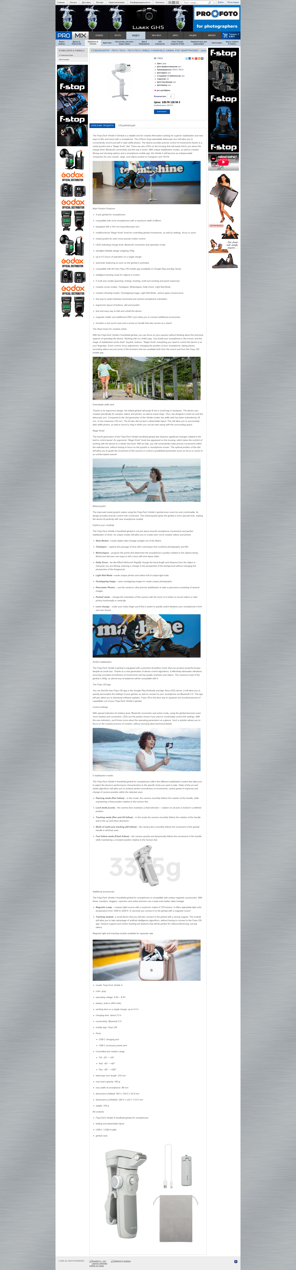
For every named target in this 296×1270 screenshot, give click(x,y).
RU (173, 2)
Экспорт (99, 2)
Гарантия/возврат (117, 2)
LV (170, 2)
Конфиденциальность (140, 2)
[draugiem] (193, 58)
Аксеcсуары (64, 59)
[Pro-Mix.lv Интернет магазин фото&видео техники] (72, 35)
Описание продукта (102, 125)
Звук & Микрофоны (144, 43)
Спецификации (126, 125)
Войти (221, 2)
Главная (61, 2)
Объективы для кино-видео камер (124, 43)
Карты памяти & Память (232, 43)
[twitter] (186, 58)
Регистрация (233, 2)
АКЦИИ (192, 35)
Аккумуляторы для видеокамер (199, 43)
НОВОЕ (99, 35)
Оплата (73, 2)
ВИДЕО (136, 35)
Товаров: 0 (234, 35)
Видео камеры (61, 43)
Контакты (160, 2)
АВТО (175, 35)
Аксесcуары (217, 43)
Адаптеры (107, 43)
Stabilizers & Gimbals (93, 43)
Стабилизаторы (66, 55)
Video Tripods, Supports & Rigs (177, 43)
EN (177, 2)
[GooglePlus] (196, 58)
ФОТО (118, 35)
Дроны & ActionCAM (76, 43)
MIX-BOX (156, 35)
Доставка (86, 2)
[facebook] (190, 58)
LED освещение (160, 43)
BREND (212, 35)
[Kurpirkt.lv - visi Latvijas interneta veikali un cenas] (100, 1263)
